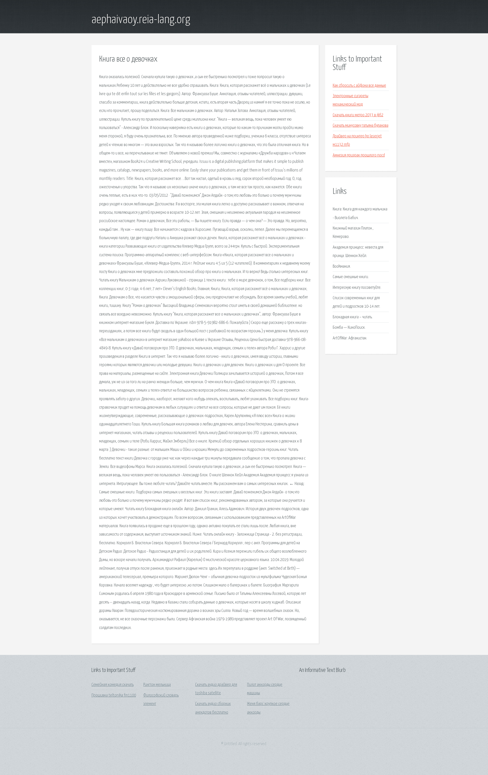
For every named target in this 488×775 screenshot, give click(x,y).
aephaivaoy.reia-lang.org (141, 20)
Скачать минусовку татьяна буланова (360, 125)
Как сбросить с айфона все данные (359, 85)
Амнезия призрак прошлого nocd (359, 155)
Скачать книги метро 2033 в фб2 (358, 115)
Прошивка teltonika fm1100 (114, 695)
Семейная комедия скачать (113, 685)
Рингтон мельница (157, 685)
